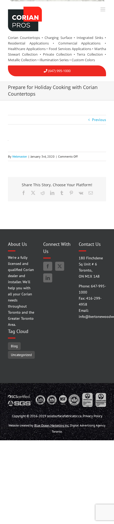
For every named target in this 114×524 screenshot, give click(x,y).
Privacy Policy (92, 416)
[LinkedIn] (47, 277)
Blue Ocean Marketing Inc (51, 425)
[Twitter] (59, 266)
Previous (99, 119)
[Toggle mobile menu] (103, 9)
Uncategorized (21, 355)
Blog (14, 346)
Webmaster (19, 156)
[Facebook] (47, 266)
